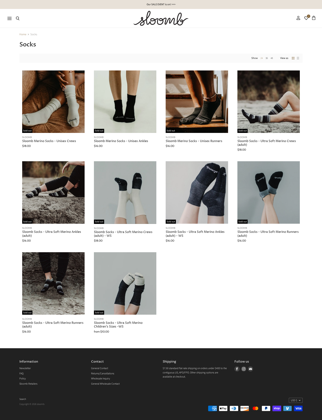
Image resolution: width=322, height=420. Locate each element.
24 (262, 58)
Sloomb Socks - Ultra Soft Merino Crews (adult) (266, 143)
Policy (22, 378)
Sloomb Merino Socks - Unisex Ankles (121, 141)
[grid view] (293, 58)
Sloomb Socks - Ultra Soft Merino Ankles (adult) (51, 234)
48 (272, 58)
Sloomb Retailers (28, 384)
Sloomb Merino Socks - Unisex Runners (194, 141)
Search (22, 399)
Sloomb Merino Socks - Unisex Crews (49, 141)
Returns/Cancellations (102, 373)
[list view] (298, 58)
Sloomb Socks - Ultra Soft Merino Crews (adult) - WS (123, 234)
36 (267, 58)
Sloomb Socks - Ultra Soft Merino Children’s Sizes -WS (118, 325)
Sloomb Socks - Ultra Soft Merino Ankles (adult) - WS (195, 234)
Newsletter (25, 368)
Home (22, 34)
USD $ (294, 400)
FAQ (21, 373)
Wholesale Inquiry (100, 378)
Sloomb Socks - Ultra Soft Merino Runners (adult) (268, 234)
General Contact (99, 368)
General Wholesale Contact (105, 384)
